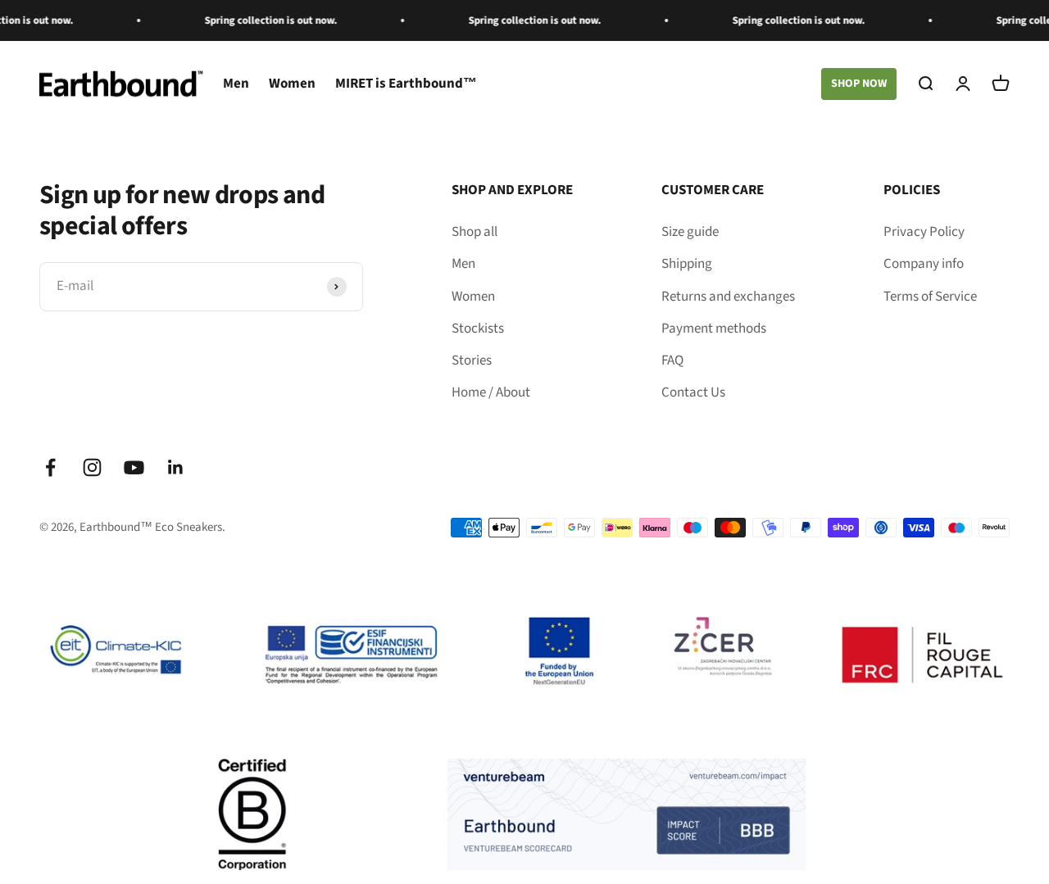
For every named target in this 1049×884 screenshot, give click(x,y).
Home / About (491, 392)
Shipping (686, 264)
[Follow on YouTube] (134, 467)
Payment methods (713, 328)
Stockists (478, 328)
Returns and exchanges (728, 296)
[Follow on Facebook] (50, 467)
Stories (472, 360)
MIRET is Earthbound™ (406, 83)
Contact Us (693, 392)
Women (292, 83)
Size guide (690, 232)
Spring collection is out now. (250, 20)
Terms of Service (930, 296)
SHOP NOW (859, 83)
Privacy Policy (924, 232)
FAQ (672, 360)
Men (236, 83)
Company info (923, 264)
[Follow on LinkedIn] (176, 467)
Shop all (474, 232)
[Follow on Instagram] (92, 467)
